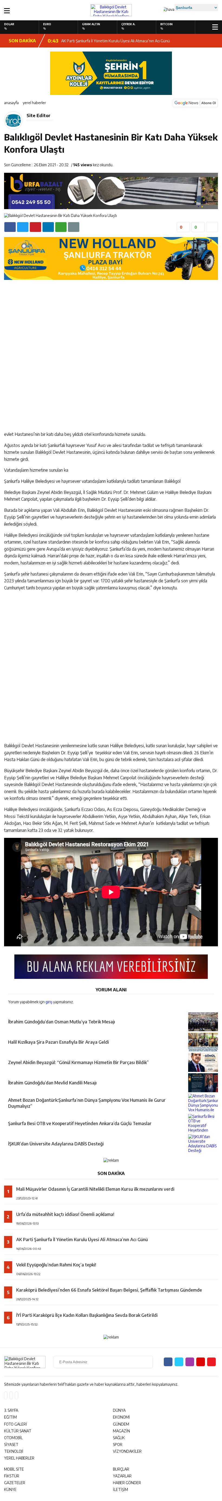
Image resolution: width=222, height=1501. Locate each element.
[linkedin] (35, 227)
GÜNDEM (121, 1424)
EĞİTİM (10, 1417)
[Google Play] (11, 1395)
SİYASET (11, 1444)
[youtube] (200, 1362)
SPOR (117, 1444)
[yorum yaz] (74, 227)
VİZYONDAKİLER (127, 1451)
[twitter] (23, 227)
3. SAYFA (11, 1410)
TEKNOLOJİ (13, 1451)
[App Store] (5, 1395)
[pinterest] (48, 227)
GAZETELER (14, 1482)
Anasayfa (11, 102)
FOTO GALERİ (15, 1424)
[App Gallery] (16, 1395)
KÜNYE (10, 1489)
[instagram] (189, 1362)
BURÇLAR (121, 1469)
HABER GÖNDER (127, 1482)
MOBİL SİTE (14, 1469)
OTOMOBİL (13, 1437)
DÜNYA (119, 1410)
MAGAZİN (121, 1431)
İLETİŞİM (120, 1489)
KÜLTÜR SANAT (17, 1431)
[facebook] (10, 227)
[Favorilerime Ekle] (212, 227)
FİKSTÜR (11, 1476)
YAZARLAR (122, 1476)
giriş (48, 1001)
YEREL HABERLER (34, 102)
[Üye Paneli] (205, 26)
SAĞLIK (119, 1437)
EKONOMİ (121, 1417)
